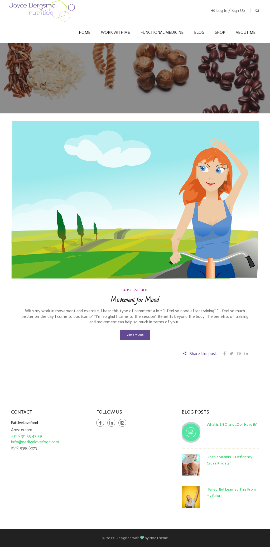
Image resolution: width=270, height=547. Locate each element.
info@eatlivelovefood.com (35, 441)
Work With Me (115, 32)
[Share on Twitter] (231, 353)
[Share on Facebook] (225, 353)
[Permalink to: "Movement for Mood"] (135, 199)
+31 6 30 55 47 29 (26, 435)
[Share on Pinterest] (239, 353)
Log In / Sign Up (230, 10)
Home (84, 32)
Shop (220, 32)
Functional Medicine (162, 32)
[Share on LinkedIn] (246, 353)
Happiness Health (135, 290)
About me (245, 32)
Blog (199, 32)
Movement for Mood (135, 300)
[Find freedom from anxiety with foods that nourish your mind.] (42, 11)
